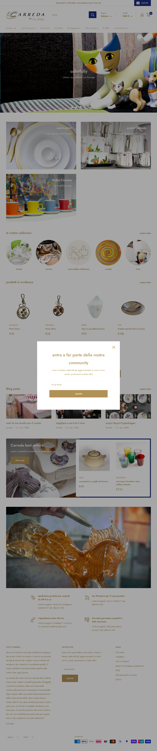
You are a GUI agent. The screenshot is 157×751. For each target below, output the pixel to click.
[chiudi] (113, 347)
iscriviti (78, 393)
